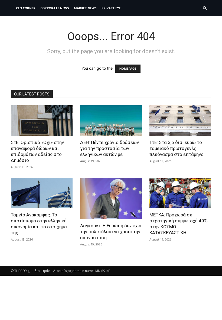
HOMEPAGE (127, 69)
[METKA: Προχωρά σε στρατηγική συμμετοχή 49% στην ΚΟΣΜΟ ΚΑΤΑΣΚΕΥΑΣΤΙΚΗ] (180, 193)
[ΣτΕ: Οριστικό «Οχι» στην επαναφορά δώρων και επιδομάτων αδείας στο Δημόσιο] (42, 120)
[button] (204, 8)
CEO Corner (25, 8)
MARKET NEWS (85, 8)
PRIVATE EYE (111, 8)
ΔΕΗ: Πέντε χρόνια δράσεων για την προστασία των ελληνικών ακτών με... (109, 148)
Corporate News (54, 8)
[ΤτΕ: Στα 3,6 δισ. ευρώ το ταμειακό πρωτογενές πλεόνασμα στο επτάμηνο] (180, 120)
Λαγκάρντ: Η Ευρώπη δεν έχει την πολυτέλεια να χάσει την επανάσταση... (111, 231)
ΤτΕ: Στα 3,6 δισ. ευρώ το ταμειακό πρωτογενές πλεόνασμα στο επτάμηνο (176, 148)
